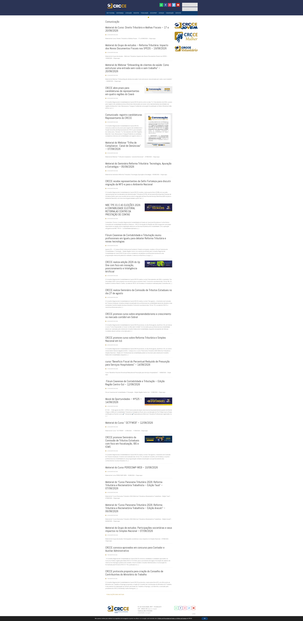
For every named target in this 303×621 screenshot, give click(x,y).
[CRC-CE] (117, 6)
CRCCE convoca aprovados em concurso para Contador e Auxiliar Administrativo (134, 549)
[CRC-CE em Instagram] (185, 608)
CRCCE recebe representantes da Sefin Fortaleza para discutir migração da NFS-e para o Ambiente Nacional (138, 182)
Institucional (110, 13)
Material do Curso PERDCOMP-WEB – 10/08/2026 (131, 467)
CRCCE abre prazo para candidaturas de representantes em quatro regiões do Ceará (122, 91)
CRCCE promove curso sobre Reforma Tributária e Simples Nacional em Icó (135, 339)
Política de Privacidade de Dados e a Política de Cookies (172, 618)
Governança (119, 13)
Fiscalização (144, 13)
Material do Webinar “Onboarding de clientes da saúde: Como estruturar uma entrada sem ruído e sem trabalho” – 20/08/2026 (137, 68)
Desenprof (153, 13)
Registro (136, 13)
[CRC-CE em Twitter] (174, 5)
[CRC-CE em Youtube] (178, 5)
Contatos (178, 13)
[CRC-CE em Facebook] (165, 5)
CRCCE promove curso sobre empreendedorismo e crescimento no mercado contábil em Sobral (138, 315)
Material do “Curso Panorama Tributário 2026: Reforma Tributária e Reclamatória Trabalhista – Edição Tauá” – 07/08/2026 (134, 485)
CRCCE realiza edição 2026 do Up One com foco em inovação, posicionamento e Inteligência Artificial (122, 266)
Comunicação (170, 13)
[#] (169, 5)
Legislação (128, 13)
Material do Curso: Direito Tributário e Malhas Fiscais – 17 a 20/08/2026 (137, 29)
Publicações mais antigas (115, 594)
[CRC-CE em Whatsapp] (161, 5)
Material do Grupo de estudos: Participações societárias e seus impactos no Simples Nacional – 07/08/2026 (138, 529)
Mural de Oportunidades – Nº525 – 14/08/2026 (123, 400)
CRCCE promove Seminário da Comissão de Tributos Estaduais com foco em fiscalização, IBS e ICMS (122, 442)
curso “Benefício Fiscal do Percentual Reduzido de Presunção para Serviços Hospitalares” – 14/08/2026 (137, 363)
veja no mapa (152, 609)
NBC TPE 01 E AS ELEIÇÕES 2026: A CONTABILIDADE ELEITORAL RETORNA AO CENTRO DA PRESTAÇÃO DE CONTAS (123, 209)
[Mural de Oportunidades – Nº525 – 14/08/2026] (157, 402)
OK (204, 618)
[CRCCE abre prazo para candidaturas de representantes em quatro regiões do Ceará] (157, 90)
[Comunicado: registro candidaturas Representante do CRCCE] (157, 131)
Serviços (161, 13)
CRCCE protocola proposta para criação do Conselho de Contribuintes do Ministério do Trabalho (134, 573)
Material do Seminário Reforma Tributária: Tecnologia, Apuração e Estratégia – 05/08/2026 (138, 165)
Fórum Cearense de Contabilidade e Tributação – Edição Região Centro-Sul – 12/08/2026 (135, 382)
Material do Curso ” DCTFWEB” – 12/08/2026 (129, 422)
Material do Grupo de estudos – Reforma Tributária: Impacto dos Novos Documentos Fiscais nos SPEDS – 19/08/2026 (136, 46)
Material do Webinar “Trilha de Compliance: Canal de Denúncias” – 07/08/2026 (123, 146)
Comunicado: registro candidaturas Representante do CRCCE (123, 116)
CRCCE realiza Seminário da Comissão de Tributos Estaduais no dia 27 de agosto (138, 291)
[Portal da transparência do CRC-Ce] (151, 17)
